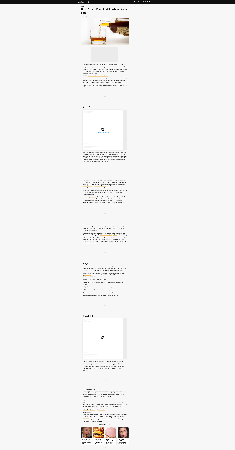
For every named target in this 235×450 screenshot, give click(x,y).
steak (91, 197)
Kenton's (103, 69)
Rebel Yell (99, 421)
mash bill (91, 363)
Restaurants (114, 2)
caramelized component (89, 82)
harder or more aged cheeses (100, 228)
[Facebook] (134, 2)
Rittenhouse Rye (117, 200)
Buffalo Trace (111, 396)
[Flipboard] (138, 2)
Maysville (88, 69)
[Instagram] (145, 2)
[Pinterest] (141, 2)
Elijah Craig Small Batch (99, 396)
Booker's (115, 235)
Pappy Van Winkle (92, 419)
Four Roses (92, 409)
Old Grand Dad (101, 409)
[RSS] (149, 2)
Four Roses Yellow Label (100, 186)
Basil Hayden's (88, 186)
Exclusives (106, 2)
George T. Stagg (99, 156)
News (99, 2)
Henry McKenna (108, 200)
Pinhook (117, 192)
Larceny (93, 421)
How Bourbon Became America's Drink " (98, 76)
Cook (126, 2)
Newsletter (157, 1)
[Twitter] (136, 2)
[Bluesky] (143, 2)
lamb (94, 197)
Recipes (94, 2)
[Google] (147, 2)
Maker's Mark (86, 418)
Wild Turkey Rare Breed (106, 235)
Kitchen (121, 2)
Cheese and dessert (87, 225)
